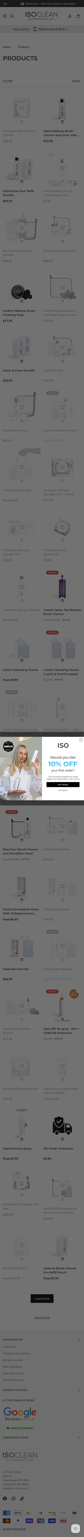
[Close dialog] (81, 739)
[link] (63, 745)
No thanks (63, 790)
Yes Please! (63, 784)
